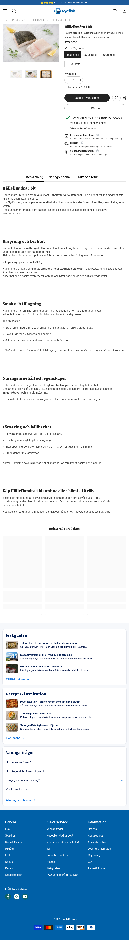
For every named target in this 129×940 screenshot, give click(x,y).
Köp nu (95, 108)
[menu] (5, 11)
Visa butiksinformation (83, 128)
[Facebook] (8, 897)
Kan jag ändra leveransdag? (64, 780)
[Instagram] (17, 897)
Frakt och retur (87, 177)
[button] (3, 74)
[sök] (14, 11)
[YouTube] (25, 897)
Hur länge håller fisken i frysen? (64, 771)
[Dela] (123, 98)
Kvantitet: (70, 73)
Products (17, 20)
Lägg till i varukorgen (87, 97)
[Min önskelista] (115, 11)
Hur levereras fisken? (64, 762)
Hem (5, 20)
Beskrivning (34, 177)
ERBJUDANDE (36, 20)
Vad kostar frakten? (64, 789)
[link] (116, 98)
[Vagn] (124, 11)
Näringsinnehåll (60, 177)
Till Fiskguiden (15, 679)
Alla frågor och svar (18, 800)
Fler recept (13, 738)
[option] (31, 43)
